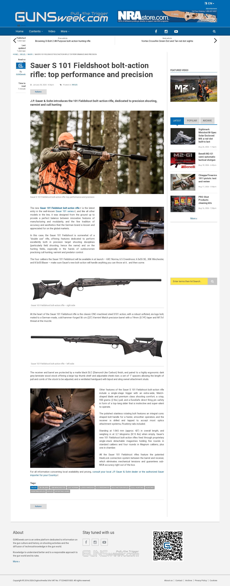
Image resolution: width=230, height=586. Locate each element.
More (64, 31)
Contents (35, 31)
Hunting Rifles (38, 491)
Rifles (74, 85)
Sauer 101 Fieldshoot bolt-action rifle (60, 208)
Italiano (38, 92)
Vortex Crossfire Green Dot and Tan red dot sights (167, 41)
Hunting (150, 488)
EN (209, 3)
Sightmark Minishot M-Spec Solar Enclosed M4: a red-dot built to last (207, 135)
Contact (178, 580)
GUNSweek (21, 74)
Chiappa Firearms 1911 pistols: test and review (208, 178)
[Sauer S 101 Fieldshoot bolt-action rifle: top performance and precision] (97, 152)
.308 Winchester (58, 488)
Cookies (213, 580)
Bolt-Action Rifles (120, 488)
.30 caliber (44, 488)
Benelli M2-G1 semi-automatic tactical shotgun (207, 156)
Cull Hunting (137, 488)
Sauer (34, 488)
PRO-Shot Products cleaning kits (205, 200)
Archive (207, 120)
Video (51, 31)
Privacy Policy (201, 580)
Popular (192, 120)
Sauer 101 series (66, 211)
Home (19, 31)
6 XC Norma (73, 488)
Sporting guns (62, 491)
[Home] (61, 15)
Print (23, 26)
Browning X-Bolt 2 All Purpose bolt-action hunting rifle (62, 41)
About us (168, 580)
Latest (178, 120)
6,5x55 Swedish (87, 488)
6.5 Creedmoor (103, 488)
